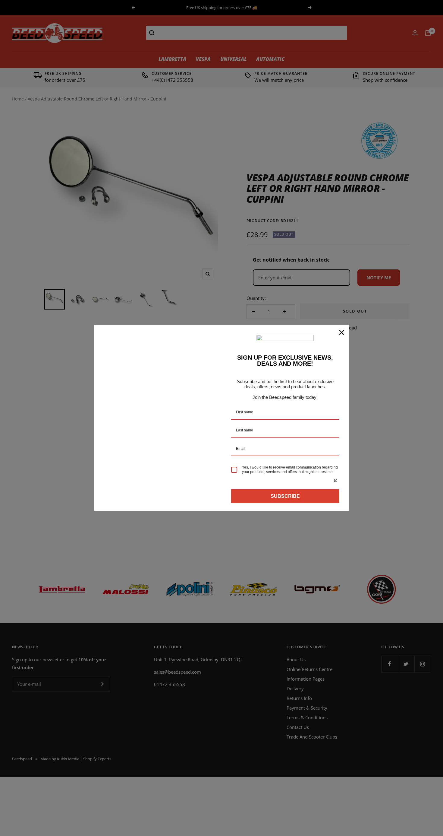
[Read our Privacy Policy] (335, 480)
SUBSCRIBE (285, 496)
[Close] (342, 332)
